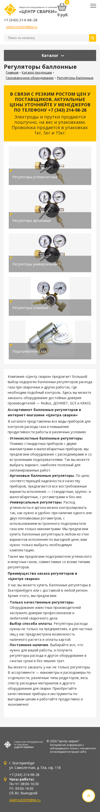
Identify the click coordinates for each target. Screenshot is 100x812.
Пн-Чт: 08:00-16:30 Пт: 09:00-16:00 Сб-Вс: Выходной (24, 786)
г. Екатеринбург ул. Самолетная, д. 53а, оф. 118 (35, 765)
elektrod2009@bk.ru (21, 27)
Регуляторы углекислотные (35, 177)
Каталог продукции (37, 72)
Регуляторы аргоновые (31, 220)
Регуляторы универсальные (35, 264)
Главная (12, 72)
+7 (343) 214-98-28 (20, 19)
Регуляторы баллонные (75, 78)
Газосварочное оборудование (30, 78)
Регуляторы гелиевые (30, 307)
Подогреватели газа (29, 351)
